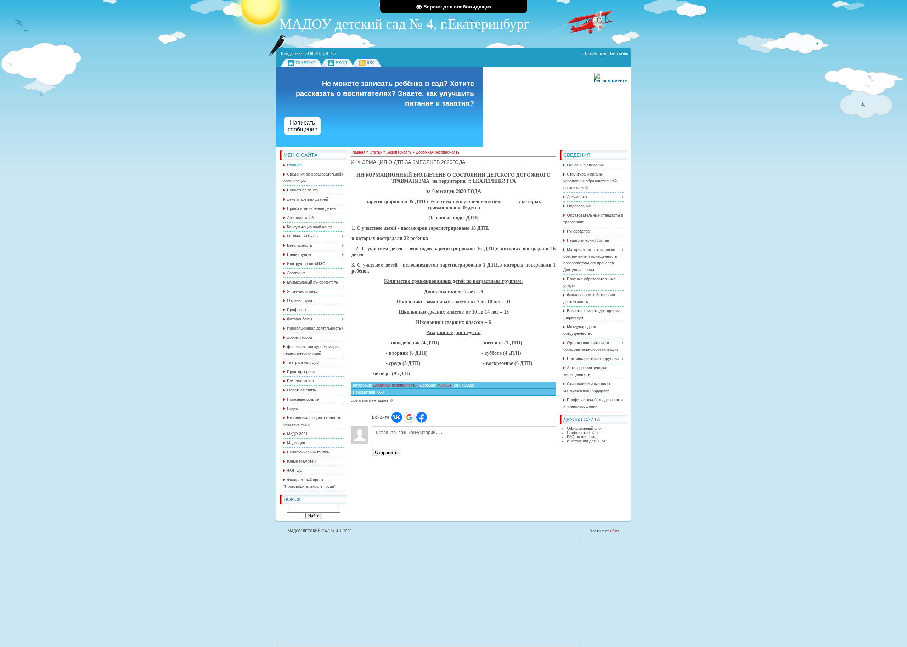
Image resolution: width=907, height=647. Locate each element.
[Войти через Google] (409, 417)
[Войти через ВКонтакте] (396, 417)
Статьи (376, 152)
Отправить (386, 452)
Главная (305, 63)
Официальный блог (584, 428)
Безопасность (399, 152)
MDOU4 (444, 385)
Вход (341, 63)
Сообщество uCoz (583, 432)
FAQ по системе (581, 437)
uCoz (614, 531)
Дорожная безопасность (438, 152)
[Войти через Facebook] (421, 417)
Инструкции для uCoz (586, 441)
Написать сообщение (302, 126)
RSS (370, 63)
